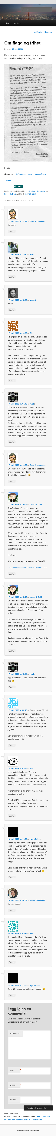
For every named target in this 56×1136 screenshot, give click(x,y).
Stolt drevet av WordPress (28, 1130)
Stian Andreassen (37, 221)
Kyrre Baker (35, 839)
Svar (11, 231)
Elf (31, 333)
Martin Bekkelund (37, 900)
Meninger (32, 191)
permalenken (30, 193)
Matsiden (17, 23)
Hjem (7, 23)
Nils (31, 933)
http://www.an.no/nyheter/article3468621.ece (28, 567)
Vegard (33, 300)
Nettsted (13, 1099)
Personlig (41, 191)
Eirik (32, 254)
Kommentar (15, 1033)
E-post (15, 1084)
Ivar (31, 768)
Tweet (8, 180)
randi (32, 403)
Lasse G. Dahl (10, 193)
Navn (15, 1070)
